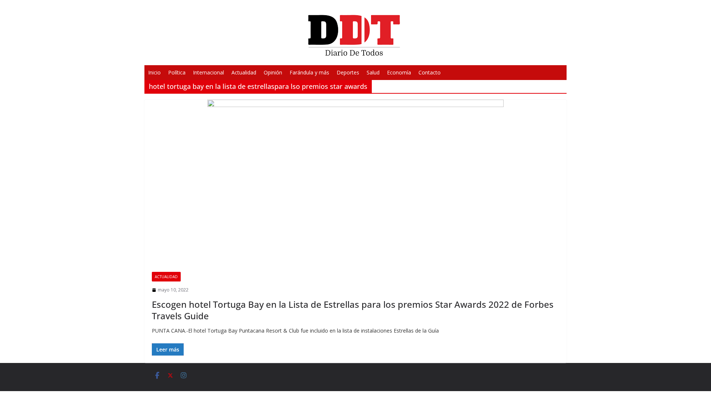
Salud (373, 72)
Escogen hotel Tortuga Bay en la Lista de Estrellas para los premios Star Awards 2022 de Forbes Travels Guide (353, 310)
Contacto (429, 72)
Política (177, 72)
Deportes (348, 72)
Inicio (154, 72)
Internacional (208, 72)
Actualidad (243, 72)
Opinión (273, 72)
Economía (399, 72)
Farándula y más (309, 72)
